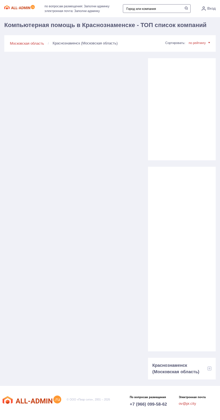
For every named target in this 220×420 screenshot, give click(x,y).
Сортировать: (185, 43)
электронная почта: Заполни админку (72, 11)
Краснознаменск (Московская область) (175, 368)
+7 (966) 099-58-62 (148, 404)
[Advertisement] (182, 107)
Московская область (27, 43)
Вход (211, 8)
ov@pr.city (187, 404)
